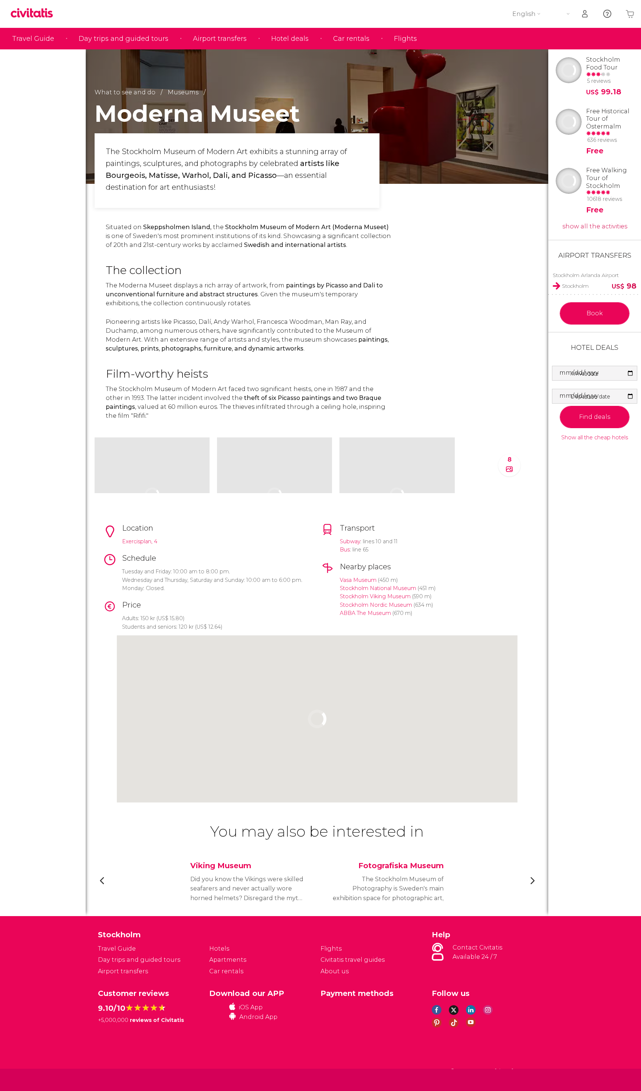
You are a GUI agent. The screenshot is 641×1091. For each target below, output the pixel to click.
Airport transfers (220, 39)
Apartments (227, 959)
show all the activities (594, 226)
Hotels (219, 948)
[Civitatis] (116, 1079)
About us (334, 971)
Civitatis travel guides (352, 959)
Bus (345, 549)
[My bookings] (585, 14)
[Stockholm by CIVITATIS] (34, 13)
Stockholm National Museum (378, 588)
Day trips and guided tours (123, 39)
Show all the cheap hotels (594, 437)
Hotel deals (290, 39)
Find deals (594, 416)
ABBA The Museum (365, 613)
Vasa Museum (358, 580)
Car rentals (351, 39)
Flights (405, 39)
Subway (350, 541)
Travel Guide (33, 39)
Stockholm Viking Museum (375, 596)
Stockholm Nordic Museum (376, 605)
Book (594, 313)
